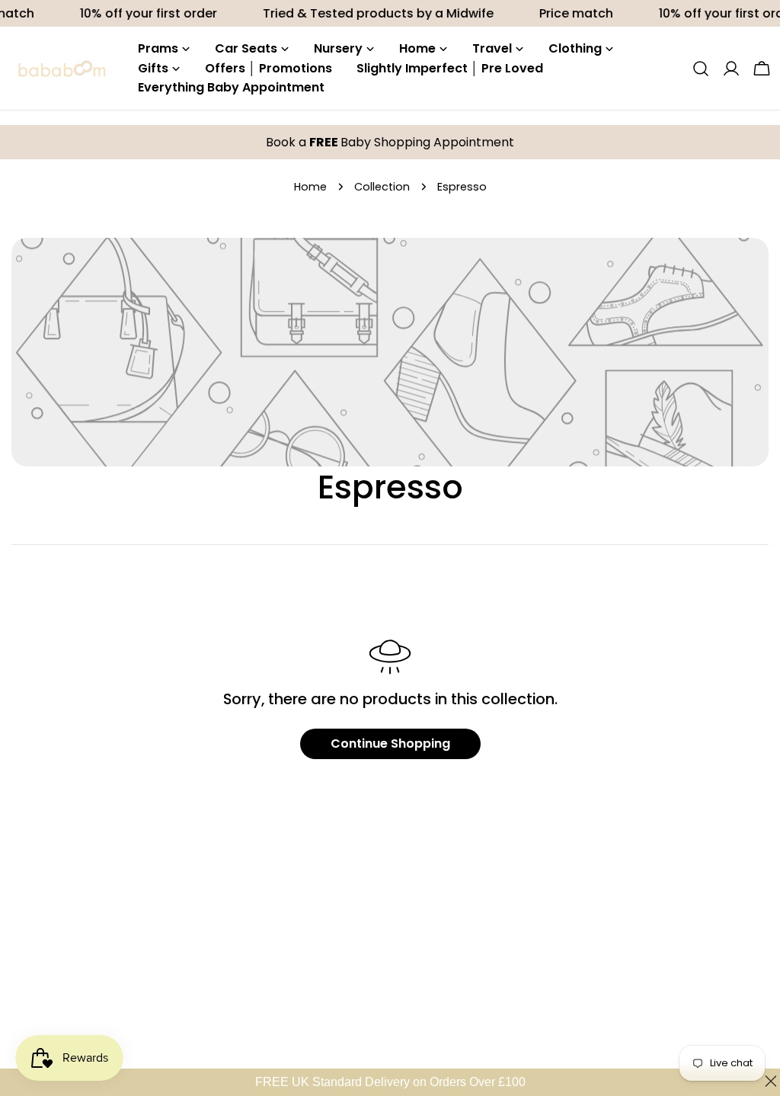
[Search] (701, 68)
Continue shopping (390, 743)
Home (310, 186)
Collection (382, 186)
